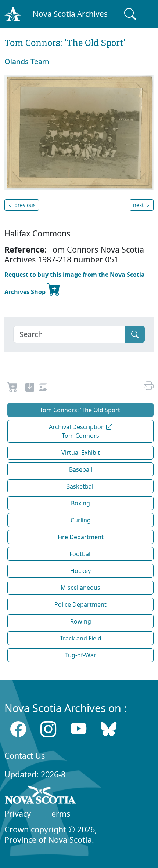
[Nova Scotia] (40, 796)
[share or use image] (43, 388)
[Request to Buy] (12, 388)
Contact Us (24, 755)
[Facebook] (18, 729)
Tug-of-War (80, 655)
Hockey (80, 571)
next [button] (139, 204)
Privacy (17, 813)
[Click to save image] (79, 132)
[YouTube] (78, 729)
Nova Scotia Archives (70, 13)
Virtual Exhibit (80, 452)
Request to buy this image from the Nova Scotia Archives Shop (74, 283)
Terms (59, 813)
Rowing (80, 621)
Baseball (80, 469)
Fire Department (81, 537)
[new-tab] (29, 388)
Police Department (80, 604)
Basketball (80, 486)
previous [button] (24, 204)
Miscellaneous (80, 588)
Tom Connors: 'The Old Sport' (81, 410)
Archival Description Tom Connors (77, 431)
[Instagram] (48, 729)
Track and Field (80, 638)
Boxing (80, 503)
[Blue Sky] (108, 729)
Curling (81, 520)
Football (80, 554)
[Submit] (135, 334)
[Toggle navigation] (137, 14)
